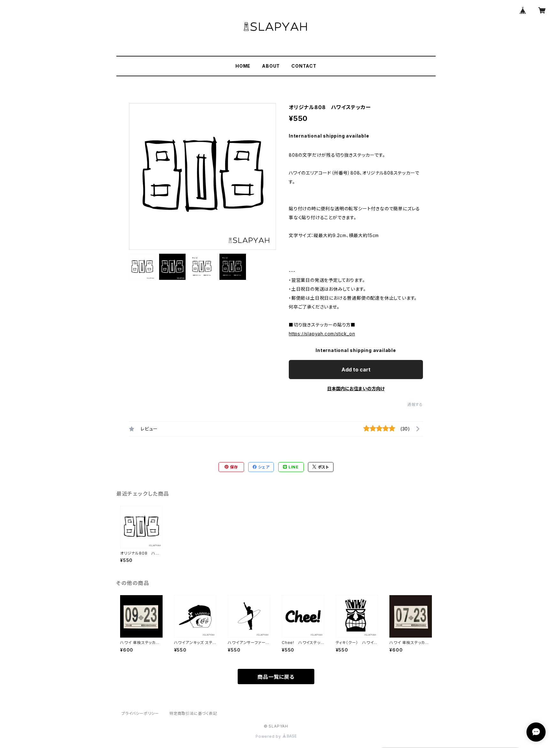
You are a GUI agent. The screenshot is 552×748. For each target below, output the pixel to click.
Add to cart (356, 369)
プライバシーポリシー (140, 713)
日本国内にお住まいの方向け (356, 388)
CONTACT (304, 66)
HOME (242, 66)
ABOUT (271, 66)
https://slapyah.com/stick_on (322, 333)
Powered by (269, 736)
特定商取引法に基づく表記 (193, 713)
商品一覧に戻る (276, 677)
